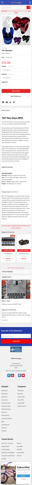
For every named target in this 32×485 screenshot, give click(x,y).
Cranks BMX (21, 403)
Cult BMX (19, 449)
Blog (3, 421)
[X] (16, 375)
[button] (16, 349)
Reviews (4, 427)
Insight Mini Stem (24, 253)
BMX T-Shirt (6, 301)
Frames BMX (21, 397)
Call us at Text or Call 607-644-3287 (16, 371)
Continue (23, 475)
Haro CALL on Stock (7, 443)
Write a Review (6, 53)
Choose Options (8, 250)
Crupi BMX (20, 446)
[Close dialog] (30, 463)
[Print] (10, 102)
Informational (5, 424)
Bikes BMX (21, 390)
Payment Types (6, 403)
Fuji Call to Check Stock (8, 455)
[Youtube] (23, 375)
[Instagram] (8, 375)
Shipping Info (5, 415)
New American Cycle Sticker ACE (16, 268)
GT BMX (4, 458)
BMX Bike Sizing (6, 409)
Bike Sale (20, 393)
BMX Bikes (5, 393)
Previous (27, 232)
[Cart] (30, 2)
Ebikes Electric (22, 406)
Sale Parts (4, 397)
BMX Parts (5, 390)
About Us (4, 412)
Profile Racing (6, 449)
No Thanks (23, 479)
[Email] (6, 102)
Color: (7, 66)
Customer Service (7, 418)
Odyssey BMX (5, 446)
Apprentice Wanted (9, 310)
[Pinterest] (13, 102)
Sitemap (4, 431)
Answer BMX (20, 452)
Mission (19, 443)
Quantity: (5, 82)
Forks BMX (21, 400)
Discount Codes (6, 406)
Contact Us (5, 400)
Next (29, 232)
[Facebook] (3, 102)
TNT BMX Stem (8, 253)
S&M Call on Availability (8, 452)
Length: (7, 74)
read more (5, 320)
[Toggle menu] (2, 2)
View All (19, 455)
